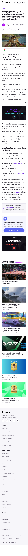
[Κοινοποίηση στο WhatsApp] (10, 29)
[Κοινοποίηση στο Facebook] (3, 29)
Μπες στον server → (14, 230)
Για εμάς (4, 516)
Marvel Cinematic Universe (8, 473)
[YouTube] (10, 420)
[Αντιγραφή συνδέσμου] (18, 29)
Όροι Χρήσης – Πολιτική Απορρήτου (10, 526)
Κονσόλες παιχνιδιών (7, 438)
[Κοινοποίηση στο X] (7, 29)
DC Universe (4, 476)
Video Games (5, 428)
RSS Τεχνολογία (12, 542)
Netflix (3, 463)
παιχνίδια (20, 173)
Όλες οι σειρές (5, 456)
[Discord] (17, 420)
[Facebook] (3, 420)
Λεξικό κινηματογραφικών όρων (9, 479)
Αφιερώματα (5, 491)
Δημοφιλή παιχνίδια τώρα (8, 432)
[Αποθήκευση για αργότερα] (14, 29)
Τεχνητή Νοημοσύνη (6, 504)
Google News (9, 207)
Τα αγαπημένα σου (6, 529)
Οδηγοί (3, 494)
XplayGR (8, 25)
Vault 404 (4, 498)
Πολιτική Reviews (6, 522)
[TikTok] (14, 420)
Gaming (4, 8)
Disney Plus (4, 466)
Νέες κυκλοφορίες (6, 460)
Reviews (4, 488)
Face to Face (5, 501)
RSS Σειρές (18, 538)
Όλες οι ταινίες (5, 453)
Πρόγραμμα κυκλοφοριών (8, 435)
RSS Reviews (5, 542)
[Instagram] (6, 420)
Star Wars (4, 469)
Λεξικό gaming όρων (6, 445)
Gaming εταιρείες (6, 441)
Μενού (23, 2)
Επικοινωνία (5, 519)
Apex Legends (17, 163)
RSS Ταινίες (11, 538)
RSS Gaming (4, 538)
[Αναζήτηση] (14, 2)
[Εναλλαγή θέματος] (17, 2)
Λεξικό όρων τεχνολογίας (8, 507)
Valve (17, 192)
